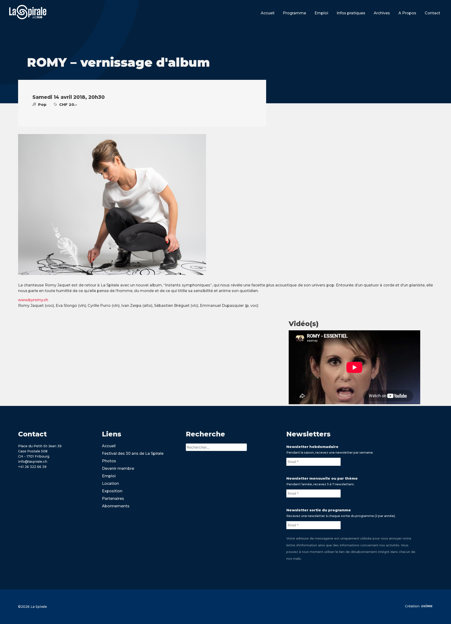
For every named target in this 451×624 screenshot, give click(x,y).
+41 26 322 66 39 (32, 467)
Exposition (112, 491)
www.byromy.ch (33, 300)
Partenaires (113, 498)
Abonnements (115, 506)
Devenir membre (118, 468)
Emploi (321, 13)
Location (110, 483)
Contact (432, 13)
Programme (294, 13)
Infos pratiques (351, 13)
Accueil (267, 13)
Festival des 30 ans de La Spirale (132, 453)
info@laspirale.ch (32, 461)
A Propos (407, 13)
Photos (109, 461)
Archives (382, 13)
